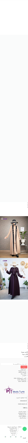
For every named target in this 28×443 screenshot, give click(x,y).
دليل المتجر (13, 433)
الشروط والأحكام (22, 414)
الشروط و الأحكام (22, 372)
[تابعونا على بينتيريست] (24, 408)
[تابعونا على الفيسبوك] (25, 408)
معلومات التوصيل (22, 411)
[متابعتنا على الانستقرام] (23, 408)
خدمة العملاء (23, 369)
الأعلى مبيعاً (23, 373)
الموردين (24, 375)
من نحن (13, 434)
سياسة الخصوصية (22, 370)
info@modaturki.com (22, 404)
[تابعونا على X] (26, 408)
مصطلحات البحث (22, 416)
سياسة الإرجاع (23, 418)
